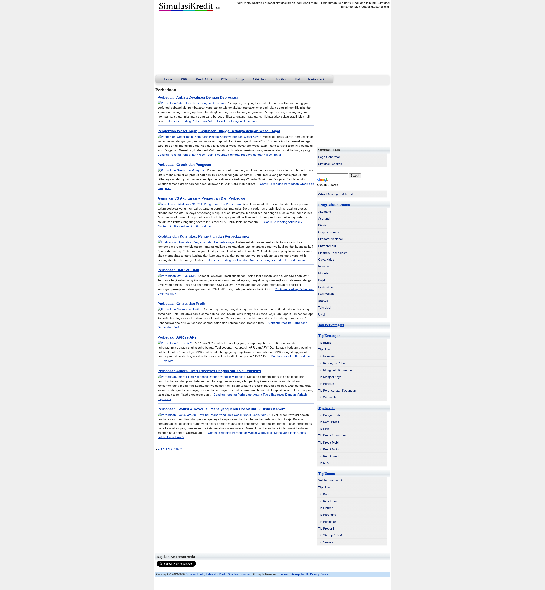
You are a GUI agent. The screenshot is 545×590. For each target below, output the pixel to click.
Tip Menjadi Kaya (329, 377)
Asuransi (324, 218)
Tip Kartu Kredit (328, 421)
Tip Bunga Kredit (329, 415)
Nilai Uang (260, 79)
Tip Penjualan (327, 521)
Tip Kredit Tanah (329, 456)
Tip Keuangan (329, 336)
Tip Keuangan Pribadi (332, 363)
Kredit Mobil (204, 79)
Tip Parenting (327, 514)
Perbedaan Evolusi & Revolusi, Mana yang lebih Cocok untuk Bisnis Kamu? (221, 409)
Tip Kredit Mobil (328, 442)
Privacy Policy (319, 574)
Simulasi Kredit (194, 574)
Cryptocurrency (328, 232)
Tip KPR (323, 428)
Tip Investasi (326, 356)
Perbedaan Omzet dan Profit (181, 304)
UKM (321, 314)
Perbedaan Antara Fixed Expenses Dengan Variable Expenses (209, 371)
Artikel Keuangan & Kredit (335, 194)
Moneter (324, 273)
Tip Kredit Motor (329, 449)
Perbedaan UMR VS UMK (178, 270)
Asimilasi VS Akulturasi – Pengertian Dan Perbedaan (202, 198)
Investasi (324, 266)
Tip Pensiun (326, 383)
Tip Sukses (325, 542)
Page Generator (329, 157)
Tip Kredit (326, 408)
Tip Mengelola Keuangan (335, 370)
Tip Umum (326, 474)
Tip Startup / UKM (330, 535)
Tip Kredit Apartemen (332, 435)
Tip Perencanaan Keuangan (337, 390)
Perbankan (325, 287)
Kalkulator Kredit (216, 574)
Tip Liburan (325, 508)
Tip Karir (324, 494)
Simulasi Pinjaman (239, 574)
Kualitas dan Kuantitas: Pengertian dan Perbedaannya (203, 236)
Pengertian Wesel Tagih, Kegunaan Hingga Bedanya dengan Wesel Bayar (219, 131)
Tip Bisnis (324, 342)
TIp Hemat (325, 349)
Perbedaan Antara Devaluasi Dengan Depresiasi (198, 97)
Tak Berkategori (331, 325)
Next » (177, 448)
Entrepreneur (327, 246)
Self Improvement (330, 480)
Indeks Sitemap (290, 574)
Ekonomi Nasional (330, 239)
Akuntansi (324, 211)
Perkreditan (326, 294)
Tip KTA (323, 463)
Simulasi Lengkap (330, 163)
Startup (323, 300)
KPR (184, 79)
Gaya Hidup (326, 259)
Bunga (239, 79)
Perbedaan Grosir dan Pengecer (184, 165)
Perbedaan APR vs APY (177, 337)
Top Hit (305, 574)
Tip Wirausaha (328, 397)
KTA (224, 79)
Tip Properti (326, 528)
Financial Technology (332, 252)
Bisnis (322, 225)
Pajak (322, 280)
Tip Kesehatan (328, 501)
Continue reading (212, 121)
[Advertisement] (272, 43)
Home (168, 79)
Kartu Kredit (316, 79)
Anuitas (281, 79)
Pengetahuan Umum (334, 205)
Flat (297, 79)
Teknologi (324, 307)
